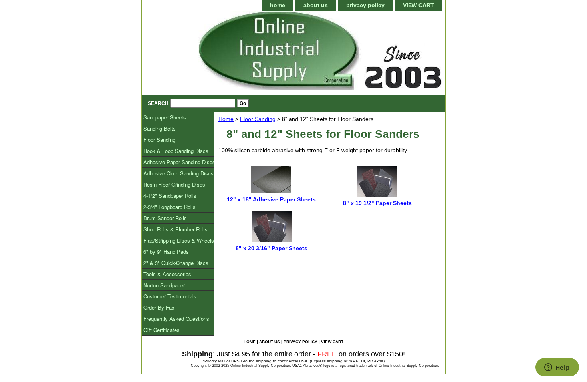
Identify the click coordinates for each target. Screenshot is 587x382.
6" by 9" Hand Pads (166, 251)
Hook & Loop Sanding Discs (175, 151)
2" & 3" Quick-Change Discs (175, 263)
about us (315, 5)
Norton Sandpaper (164, 285)
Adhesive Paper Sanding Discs (179, 162)
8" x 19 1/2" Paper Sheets (377, 203)
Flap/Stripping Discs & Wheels (178, 240)
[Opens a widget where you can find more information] (557, 368)
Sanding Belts (159, 128)
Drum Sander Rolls (165, 218)
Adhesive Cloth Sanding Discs (178, 173)
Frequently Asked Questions (176, 318)
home (277, 5)
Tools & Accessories (167, 274)
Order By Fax (159, 307)
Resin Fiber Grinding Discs (174, 184)
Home (226, 119)
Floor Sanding (258, 119)
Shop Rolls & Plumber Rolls (175, 229)
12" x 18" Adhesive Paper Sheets (271, 199)
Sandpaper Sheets (164, 117)
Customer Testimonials (169, 296)
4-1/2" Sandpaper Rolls (169, 195)
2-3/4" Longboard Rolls (169, 207)
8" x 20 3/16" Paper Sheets (271, 248)
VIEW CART (418, 5)
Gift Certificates (161, 330)
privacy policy (365, 5)
